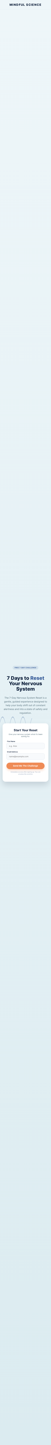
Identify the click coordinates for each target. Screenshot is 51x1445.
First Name (11, 741)
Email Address (12, 752)
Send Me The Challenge (25, 766)
